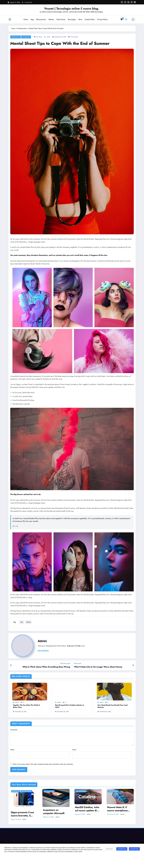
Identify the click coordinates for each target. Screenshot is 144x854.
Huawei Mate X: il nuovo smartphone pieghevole (117, 809)
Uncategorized (26, 791)
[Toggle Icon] (9, 19)
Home (26, 19)
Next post (77, 663)
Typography (26, 37)
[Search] (126, 19)
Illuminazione (41, 19)
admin (48, 37)
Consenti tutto (134, 849)
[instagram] (131, 2)
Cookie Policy (90, 19)
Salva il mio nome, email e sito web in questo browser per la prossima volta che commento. (43, 764)
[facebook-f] (122, 2)
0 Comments (74, 37)
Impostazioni (109, 849)
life (37, 37)
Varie (80, 19)
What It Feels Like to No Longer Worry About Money (98, 667)
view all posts (43, 650)
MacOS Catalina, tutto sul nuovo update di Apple (87, 809)
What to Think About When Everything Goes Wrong (46, 667)
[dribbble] (128, 2)
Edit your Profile (74, 646)
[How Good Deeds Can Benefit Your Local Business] (114, 691)
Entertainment (15, 37)
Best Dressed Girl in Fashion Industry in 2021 (69, 706)
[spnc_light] (133, 19)
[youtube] (135, 2)
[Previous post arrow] (11, 665)
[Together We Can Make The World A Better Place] (29, 691)
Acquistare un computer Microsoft (53, 811)
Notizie (51, 19)
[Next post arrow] (133, 665)
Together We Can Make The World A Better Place (26, 706)
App (32, 19)
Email (74, 750)
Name (12, 750)
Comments (13, 730)
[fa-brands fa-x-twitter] (125, 2)
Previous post (65, 663)
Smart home (60, 19)
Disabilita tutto (122, 849)
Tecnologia (72, 19)
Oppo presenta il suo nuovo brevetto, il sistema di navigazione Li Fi (23, 814)
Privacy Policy (102, 19)
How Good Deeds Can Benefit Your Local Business (113, 706)
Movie (40, 37)
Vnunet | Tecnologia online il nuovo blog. (71, 8)
